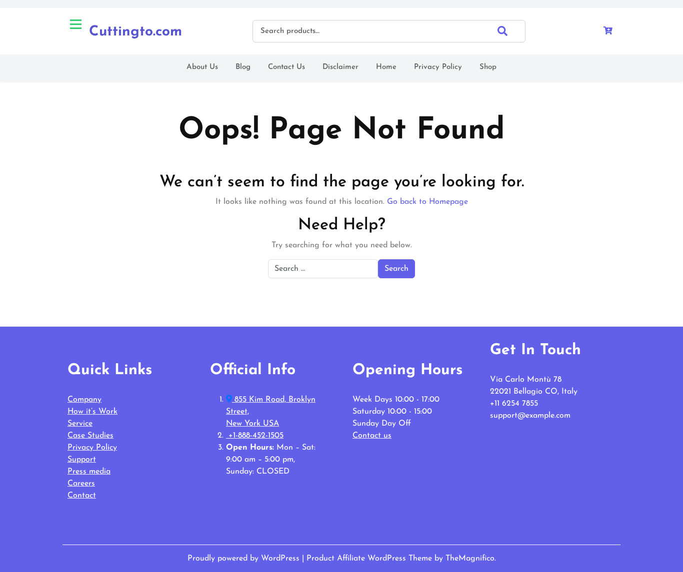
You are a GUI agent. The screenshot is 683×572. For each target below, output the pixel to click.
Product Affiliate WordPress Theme (370, 559)
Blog (243, 67)
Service (80, 424)
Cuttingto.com (135, 32)
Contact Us (286, 67)
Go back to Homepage (427, 202)
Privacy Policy (438, 67)
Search (512, 31)
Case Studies (91, 436)
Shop (488, 67)
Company (85, 400)
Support (82, 460)
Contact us (372, 436)
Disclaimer (340, 67)
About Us (202, 67)
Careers (81, 484)
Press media (89, 472)
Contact (82, 496)
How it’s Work (93, 412)
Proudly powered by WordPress (245, 559)
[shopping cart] (608, 31)
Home (386, 67)
